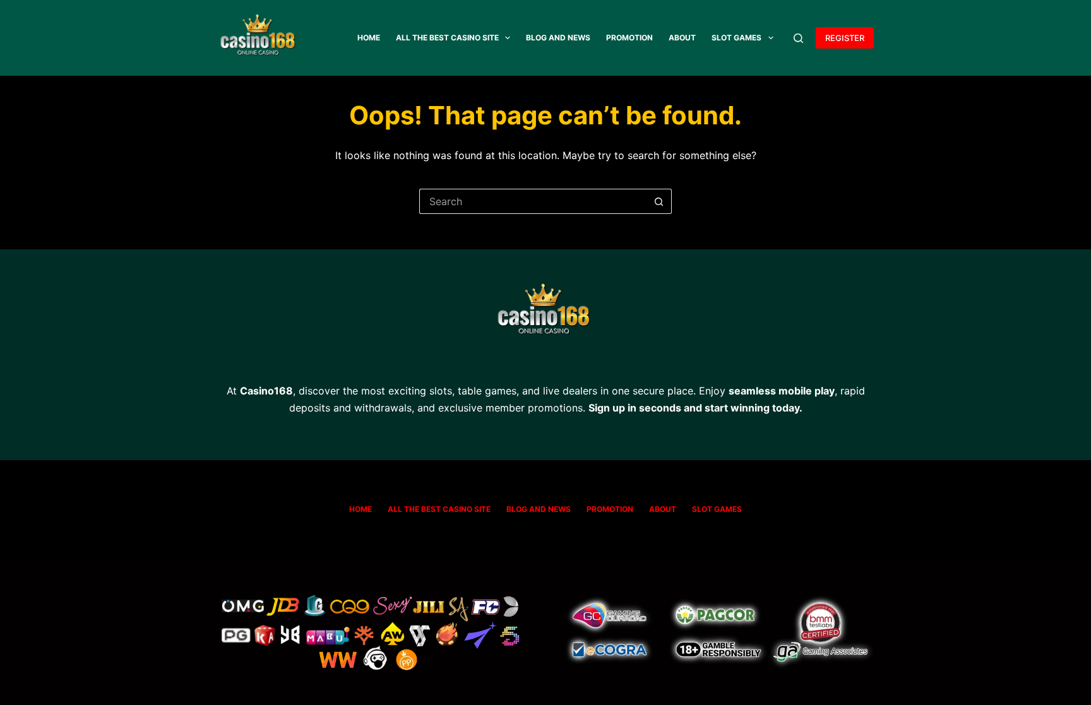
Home (368, 37)
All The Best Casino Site (447, 37)
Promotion (629, 37)
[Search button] (659, 201)
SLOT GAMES (736, 37)
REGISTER (844, 38)
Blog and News (558, 37)
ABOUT (682, 37)
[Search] (798, 38)
